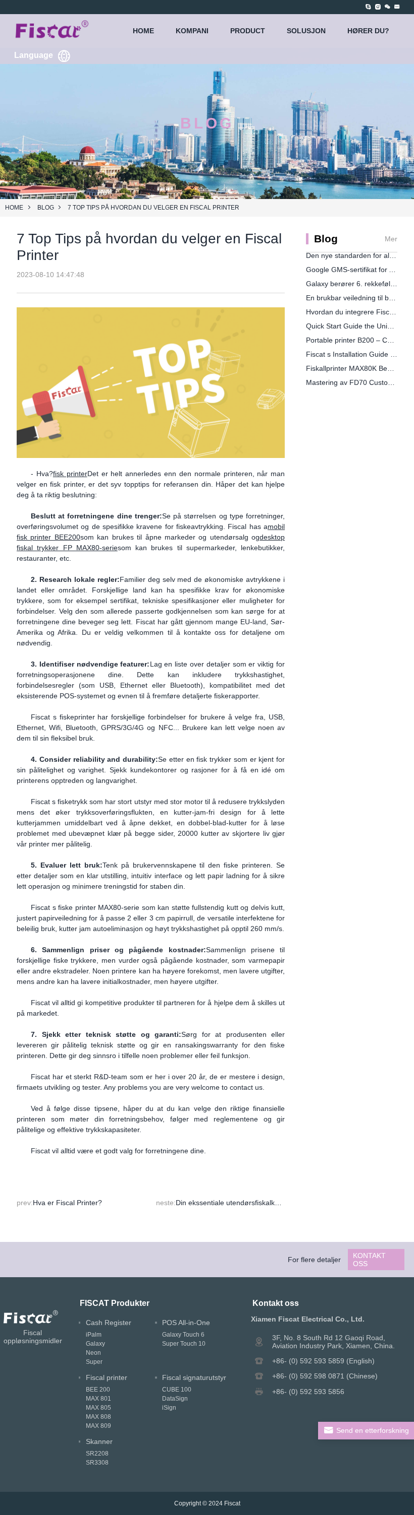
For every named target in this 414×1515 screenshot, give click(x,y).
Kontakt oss (369, 1259)
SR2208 (97, 1453)
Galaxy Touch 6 (183, 1334)
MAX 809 (98, 1425)
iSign (169, 1407)
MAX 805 (98, 1407)
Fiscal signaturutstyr (194, 1377)
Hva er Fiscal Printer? (67, 1203)
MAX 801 (98, 1398)
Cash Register (108, 1323)
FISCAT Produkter (114, 1302)
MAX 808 (98, 1416)
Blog (45, 207)
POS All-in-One (186, 1323)
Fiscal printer (106, 1377)
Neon (93, 1352)
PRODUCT (247, 31)
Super (94, 1361)
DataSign (175, 1398)
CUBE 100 (176, 1389)
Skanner (99, 1441)
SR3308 (97, 1462)
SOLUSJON (306, 31)
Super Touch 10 (183, 1343)
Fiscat (232, 1503)
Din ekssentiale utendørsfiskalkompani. (238, 1203)
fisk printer (70, 474)
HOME (143, 31)
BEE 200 (98, 1389)
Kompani (192, 31)
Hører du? (368, 31)
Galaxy (95, 1343)
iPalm (93, 1334)
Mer (391, 239)
